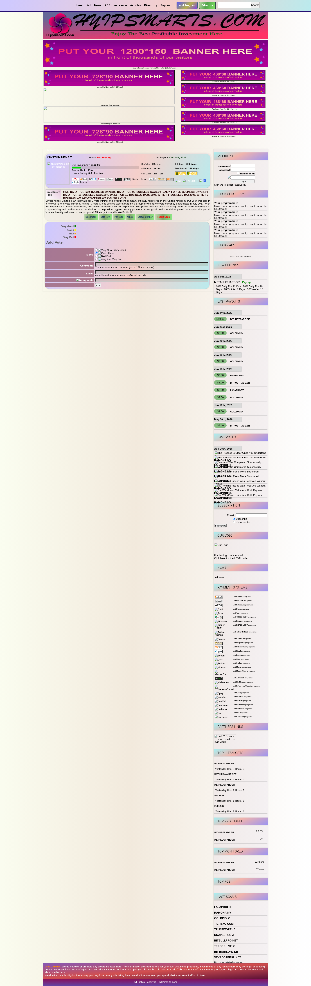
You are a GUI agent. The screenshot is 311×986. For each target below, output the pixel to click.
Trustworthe (224, 929)
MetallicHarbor (227, 282)
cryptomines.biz (59, 157)
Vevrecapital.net (227, 957)
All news (219, 577)
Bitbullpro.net (226, 940)
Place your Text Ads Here (240, 256)
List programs (242, 597)
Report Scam (163, 217)
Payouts (118, 217)
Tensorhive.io (224, 946)
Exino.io (219, 806)
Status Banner (145, 217)
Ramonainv (237, 375)
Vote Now (105, 217)
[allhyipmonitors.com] (197, 180)
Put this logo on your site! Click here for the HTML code (230, 557)
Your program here (226, 203)
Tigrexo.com (224, 923)
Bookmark (90, 217)
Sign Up (218, 184)
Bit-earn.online (226, 951)
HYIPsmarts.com (167, 981)
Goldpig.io (236, 333)
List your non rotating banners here (229, 962)
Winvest (219, 795)
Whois (130, 217)
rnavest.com (224, 934)
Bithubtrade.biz (240, 319)
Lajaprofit (237, 390)
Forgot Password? (235, 184)
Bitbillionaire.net (225, 774)
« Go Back (49, 150)
